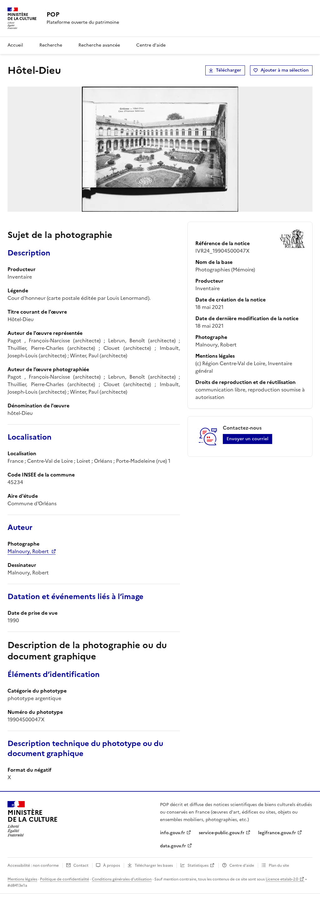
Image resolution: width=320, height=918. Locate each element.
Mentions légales (22, 879)
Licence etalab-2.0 (282, 879)
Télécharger (228, 70)
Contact (80, 865)
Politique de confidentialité (64, 879)
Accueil (15, 45)
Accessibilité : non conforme (33, 865)
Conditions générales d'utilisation (122, 879)
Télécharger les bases (154, 865)
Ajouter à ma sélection (285, 70)
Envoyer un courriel (247, 439)
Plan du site (279, 865)
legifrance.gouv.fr (277, 833)
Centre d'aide (151, 45)
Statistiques (198, 865)
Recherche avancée (99, 45)
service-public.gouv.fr (221, 833)
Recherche (50, 45)
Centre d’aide (241, 865)
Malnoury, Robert (28, 551)
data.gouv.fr (173, 846)
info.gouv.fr (172, 833)
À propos (111, 865)
